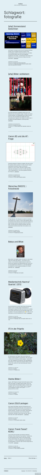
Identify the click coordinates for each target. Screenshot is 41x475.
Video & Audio (23, 62)
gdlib (21, 126)
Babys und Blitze (15, 241)
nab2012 (27, 318)
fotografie (26, 63)
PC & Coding (19, 62)
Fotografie (15, 62)
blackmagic (16, 318)
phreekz (20, 3)
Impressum (23, 470)
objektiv (23, 448)
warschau (21, 232)
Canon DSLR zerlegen (18, 403)
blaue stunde (17, 63)
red (31, 318)
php (11, 64)
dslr (19, 272)
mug (21, 448)
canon (19, 318)
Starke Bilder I (14, 379)
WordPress (35, 470)
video (9, 319)
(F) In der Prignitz (16, 329)
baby (15, 272)
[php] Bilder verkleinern (18, 74)
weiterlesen (16, 58)
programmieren (14, 64)
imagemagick (24, 126)
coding (20, 63)
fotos (19, 369)
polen (19, 232)
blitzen (17, 272)
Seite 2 (9, 458)
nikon (29, 318)
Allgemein (14, 231)
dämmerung (23, 63)
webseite (9, 127)
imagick (28, 126)
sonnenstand (19, 64)
